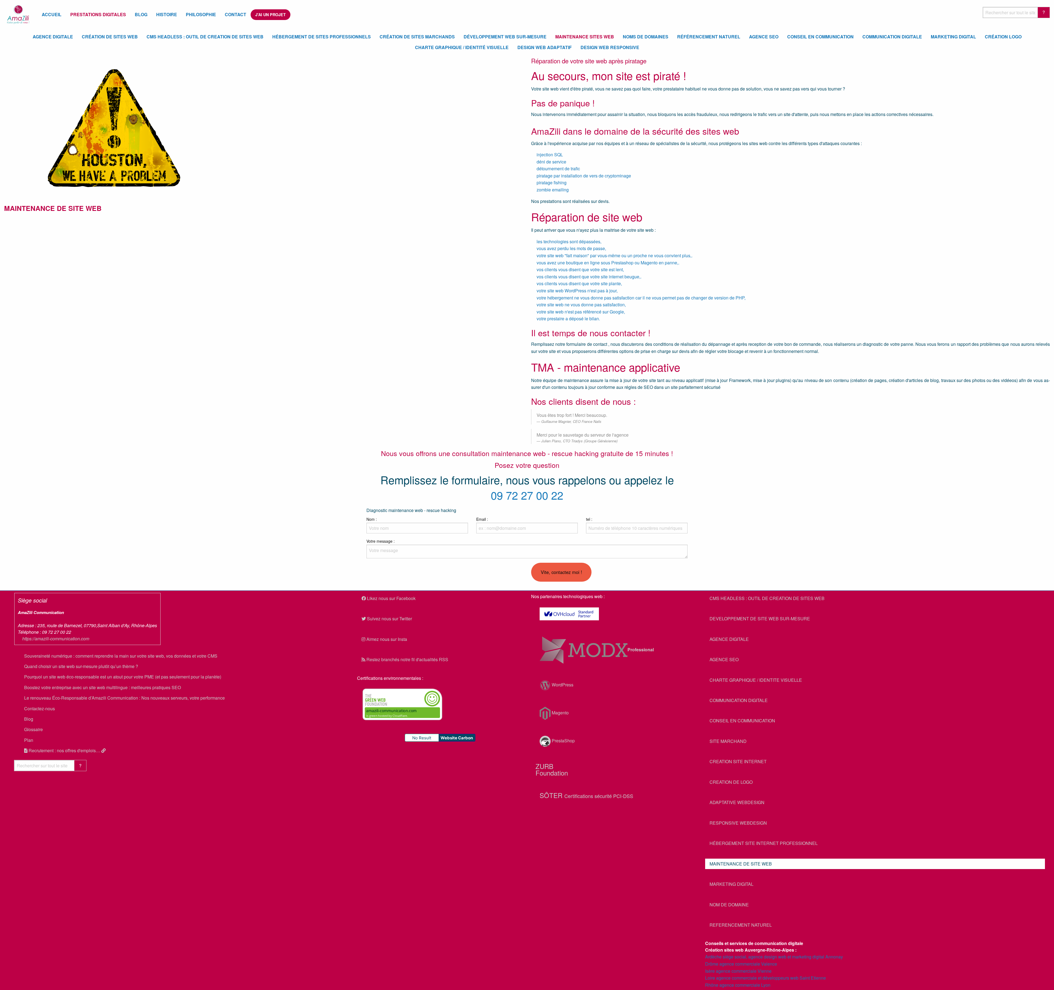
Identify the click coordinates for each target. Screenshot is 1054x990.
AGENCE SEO (724, 659)
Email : (482, 519)
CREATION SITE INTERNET (738, 761)
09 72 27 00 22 (527, 495)
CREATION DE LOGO (731, 782)
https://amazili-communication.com (55, 638)
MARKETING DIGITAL (731, 884)
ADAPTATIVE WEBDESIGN (737, 802)
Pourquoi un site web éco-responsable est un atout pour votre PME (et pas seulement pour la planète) (122, 677)
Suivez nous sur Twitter (389, 618)
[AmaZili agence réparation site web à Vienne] (114, 127)
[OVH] (614, 613)
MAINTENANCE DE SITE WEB (741, 864)
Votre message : (380, 541)
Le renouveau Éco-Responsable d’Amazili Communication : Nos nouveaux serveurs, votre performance (124, 698)
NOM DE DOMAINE (729, 904)
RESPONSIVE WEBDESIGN (738, 823)
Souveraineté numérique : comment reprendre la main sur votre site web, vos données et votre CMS (120, 656)
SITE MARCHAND (728, 741)
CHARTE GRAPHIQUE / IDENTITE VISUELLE (756, 680)
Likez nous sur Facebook (391, 598)
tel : (589, 519)
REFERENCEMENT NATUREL (741, 925)
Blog (28, 719)
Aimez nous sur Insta (386, 639)
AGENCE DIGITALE (729, 639)
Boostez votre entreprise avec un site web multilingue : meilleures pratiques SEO (102, 687)
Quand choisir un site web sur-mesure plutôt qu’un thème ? (81, 666)
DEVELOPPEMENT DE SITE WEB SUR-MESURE (760, 618)
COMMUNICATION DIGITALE (739, 700)
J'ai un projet (270, 14)
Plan (28, 740)
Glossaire (33, 729)
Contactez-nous (39, 708)
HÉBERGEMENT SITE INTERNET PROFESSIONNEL (764, 843)
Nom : (371, 519)
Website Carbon (457, 737)
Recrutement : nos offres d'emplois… (64, 750)
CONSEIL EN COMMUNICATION (742, 720)
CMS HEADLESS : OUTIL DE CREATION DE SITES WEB (767, 598)
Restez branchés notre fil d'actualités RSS (406, 659)
